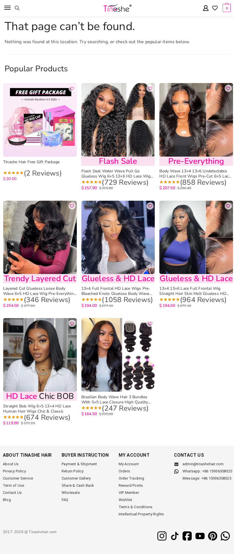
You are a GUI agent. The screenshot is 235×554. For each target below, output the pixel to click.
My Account (129, 464)
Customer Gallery (76, 478)
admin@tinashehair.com (203, 464)
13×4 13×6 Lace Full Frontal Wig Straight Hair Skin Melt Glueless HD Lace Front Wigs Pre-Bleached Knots (193, 291)
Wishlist (125, 500)
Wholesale (71, 492)
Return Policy (73, 471)
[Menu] (7, 8)
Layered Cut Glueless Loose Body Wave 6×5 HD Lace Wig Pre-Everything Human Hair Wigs (39, 291)
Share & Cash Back (78, 485)
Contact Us (12, 492)
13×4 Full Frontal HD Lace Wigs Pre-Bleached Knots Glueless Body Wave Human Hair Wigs (115, 291)
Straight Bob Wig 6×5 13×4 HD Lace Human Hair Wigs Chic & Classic (37, 409)
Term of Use (13, 485)
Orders (124, 471)
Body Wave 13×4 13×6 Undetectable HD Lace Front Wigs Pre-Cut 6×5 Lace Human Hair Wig (194, 174)
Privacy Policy (14, 471)
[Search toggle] (17, 8)
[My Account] (205, 8)
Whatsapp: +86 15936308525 (207, 471)
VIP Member (129, 492)
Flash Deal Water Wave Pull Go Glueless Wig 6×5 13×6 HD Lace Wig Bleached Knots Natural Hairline (116, 174)
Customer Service (18, 478)
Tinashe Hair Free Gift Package (31, 162)
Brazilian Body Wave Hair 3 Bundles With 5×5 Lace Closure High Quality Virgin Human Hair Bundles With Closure (114, 400)
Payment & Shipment (79, 464)
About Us (11, 464)
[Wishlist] (215, 8)
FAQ (65, 500)
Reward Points (131, 485)
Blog (7, 500)
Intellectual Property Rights (141, 514)
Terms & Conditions (136, 507)
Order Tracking (131, 478)
